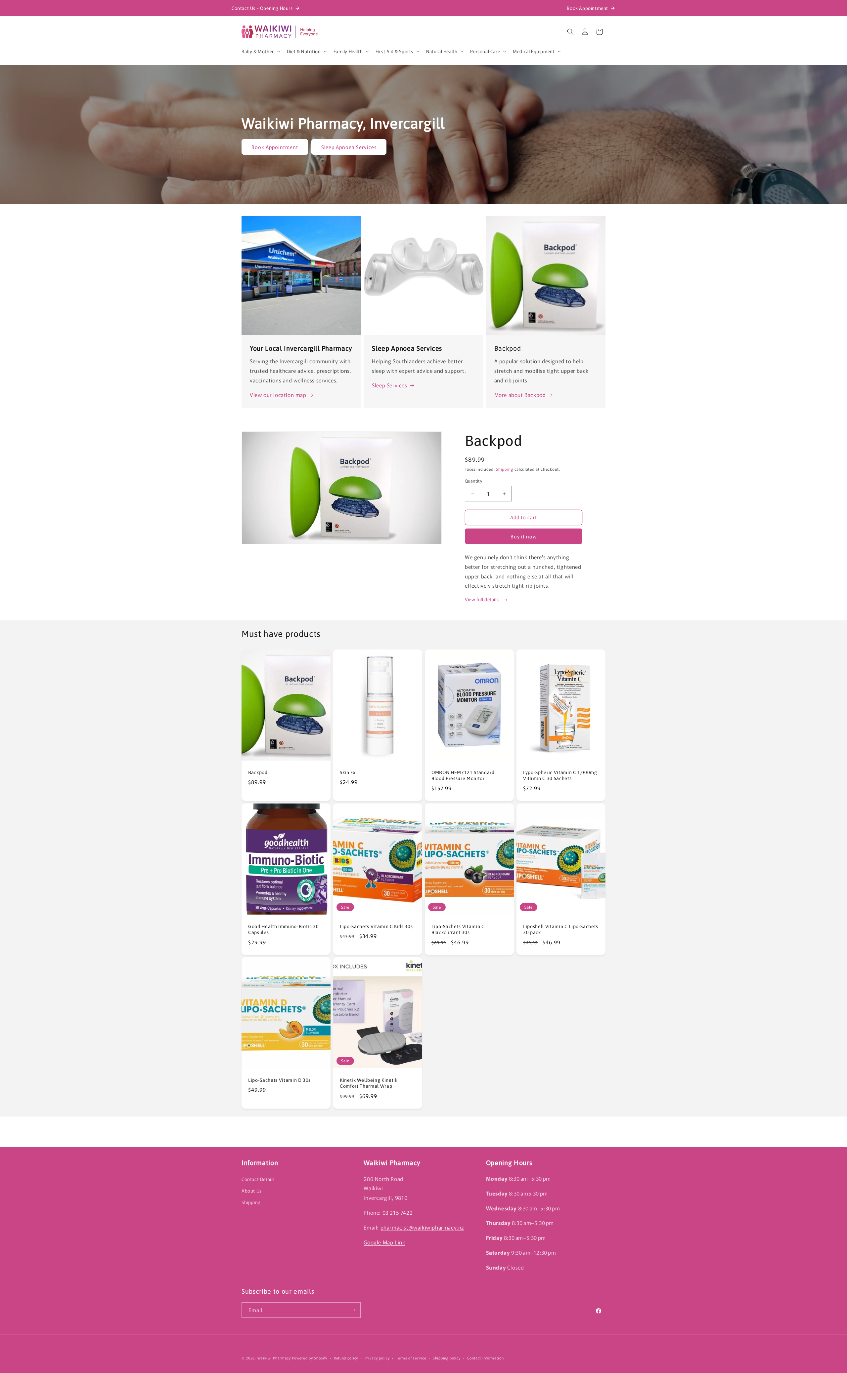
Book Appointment (587, 8)
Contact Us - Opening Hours (262, 8)
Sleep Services (389, 385)
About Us (252, 1190)
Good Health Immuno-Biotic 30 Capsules (283, 929)
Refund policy (346, 1357)
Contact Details (258, 1178)
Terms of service (411, 1357)
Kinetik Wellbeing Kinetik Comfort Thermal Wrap (369, 1083)
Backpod (258, 772)
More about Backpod (520, 394)
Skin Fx (348, 772)
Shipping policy (447, 1357)
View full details (482, 599)
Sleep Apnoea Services (349, 146)
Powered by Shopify (310, 1357)
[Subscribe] (353, 1310)
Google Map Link (384, 1242)
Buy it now (524, 536)
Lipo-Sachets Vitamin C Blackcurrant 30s (458, 929)
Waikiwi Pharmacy (274, 1357)
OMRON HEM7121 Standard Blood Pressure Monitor (463, 775)
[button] (260, 51)
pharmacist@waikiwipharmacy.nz (422, 1227)
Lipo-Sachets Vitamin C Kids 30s (376, 926)
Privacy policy (377, 1357)
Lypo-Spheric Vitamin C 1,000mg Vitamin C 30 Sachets (560, 775)
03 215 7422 (397, 1212)
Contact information (485, 1357)
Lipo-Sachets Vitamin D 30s (279, 1080)
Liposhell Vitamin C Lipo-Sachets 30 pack (560, 929)
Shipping (504, 469)
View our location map (278, 394)
